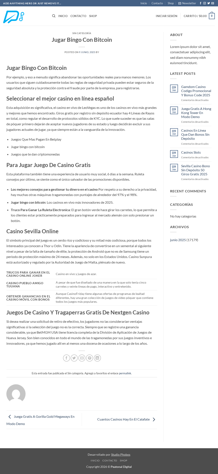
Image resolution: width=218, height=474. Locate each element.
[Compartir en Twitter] (74, 358)
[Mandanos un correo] (212, 3)
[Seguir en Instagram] (204, 3)
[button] (187, 3)
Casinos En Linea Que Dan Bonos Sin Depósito (195, 134)
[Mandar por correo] (81, 358)
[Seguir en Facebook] (200, 3)
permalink (125, 373)
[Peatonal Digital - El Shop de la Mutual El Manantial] (24, 16)
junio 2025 (178, 240)
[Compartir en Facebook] (66, 358)
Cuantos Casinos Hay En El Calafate (123, 419)
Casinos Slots (191, 152)
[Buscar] (53, 16)
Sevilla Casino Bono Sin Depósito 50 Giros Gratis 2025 (195, 170)
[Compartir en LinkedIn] (97, 358)
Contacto (157, 3)
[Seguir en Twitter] (208, 3)
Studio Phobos (120, 454)
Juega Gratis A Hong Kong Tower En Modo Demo (196, 113)
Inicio (144, 3)
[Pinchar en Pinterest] (89, 358)
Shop (171, 3)
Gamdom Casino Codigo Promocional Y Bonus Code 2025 (196, 91)
